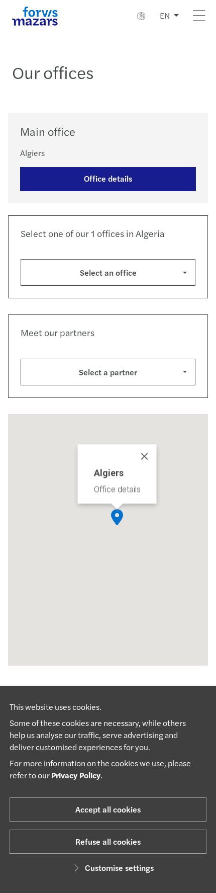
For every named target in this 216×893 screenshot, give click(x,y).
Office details (108, 178)
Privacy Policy (75, 775)
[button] (117, 517)
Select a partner (108, 372)
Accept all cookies (108, 809)
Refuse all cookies (108, 841)
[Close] (145, 456)
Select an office (108, 272)
